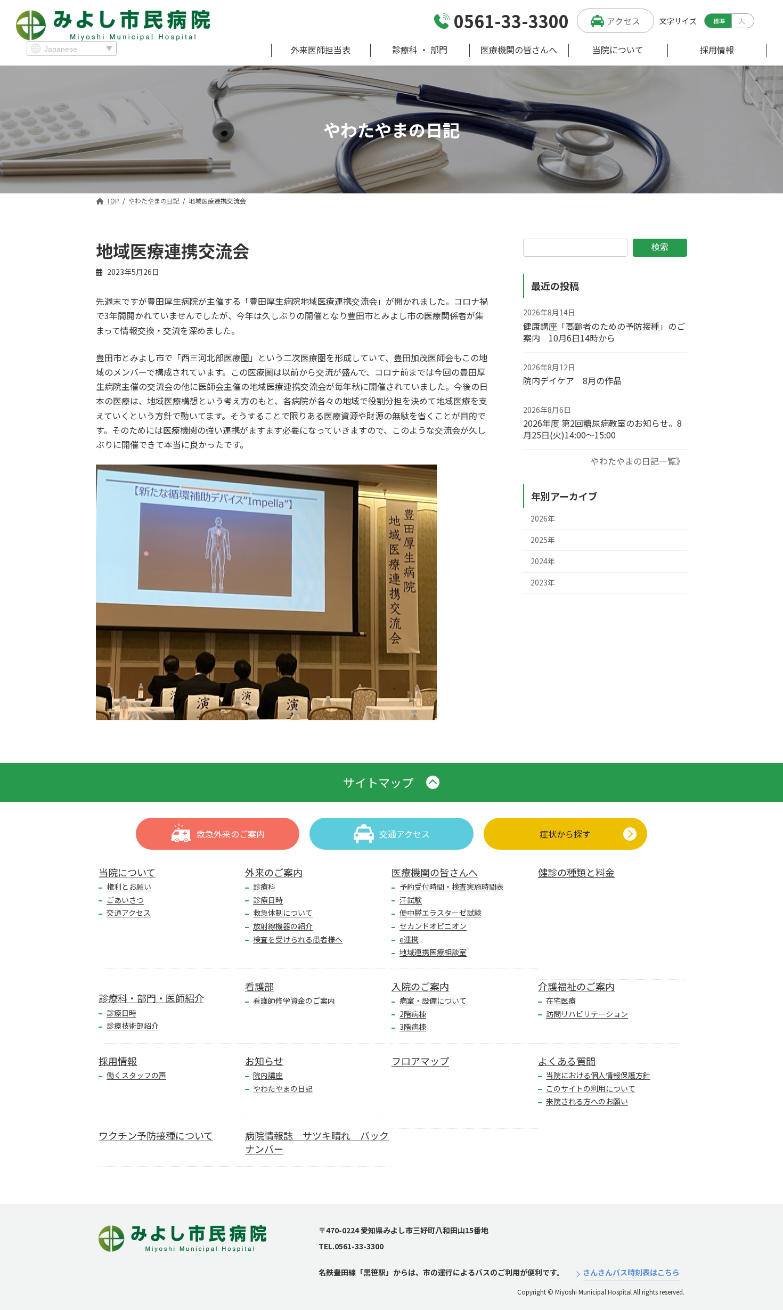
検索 (659, 246)
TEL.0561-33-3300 (351, 1246)
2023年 (543, 582)
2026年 (543, 518)
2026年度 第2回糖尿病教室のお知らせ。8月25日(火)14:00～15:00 (602, 429)
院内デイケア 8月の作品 (572, 380)
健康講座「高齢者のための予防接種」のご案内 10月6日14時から (604, 332)
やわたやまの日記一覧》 (637, 460)
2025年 (543, 539)
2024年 (543, 561)
